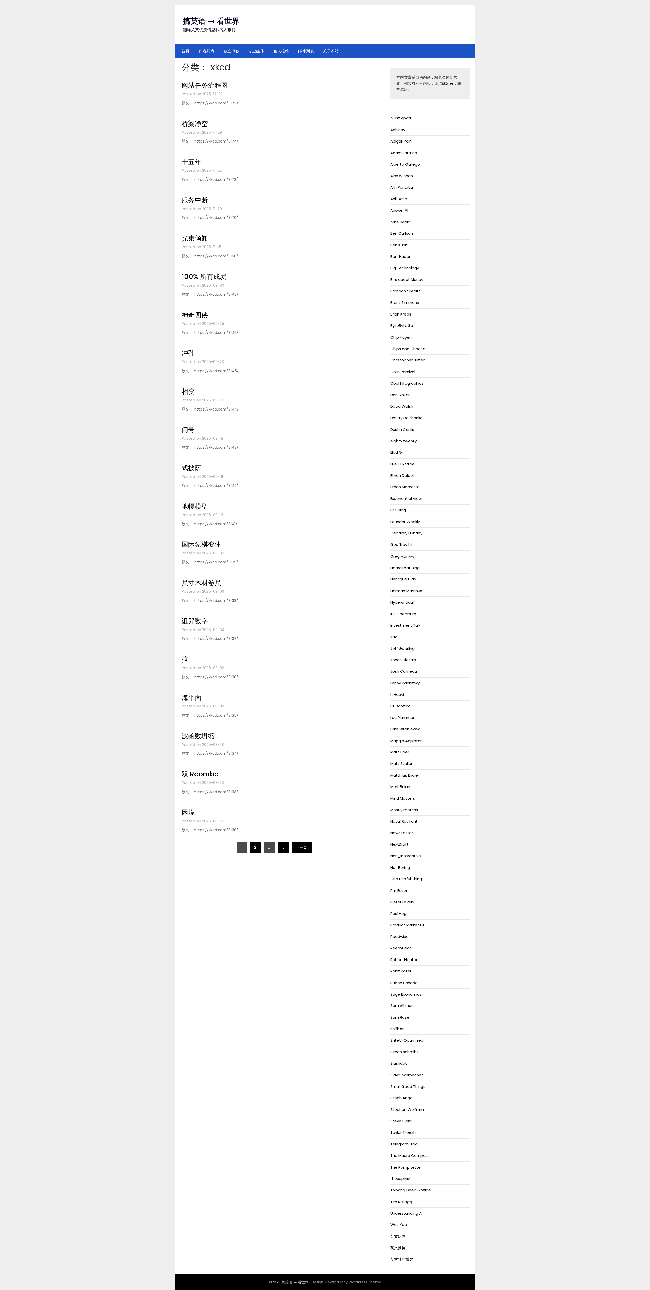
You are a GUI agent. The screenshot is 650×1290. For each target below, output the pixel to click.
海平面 (191, 697)
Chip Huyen (401, 337)
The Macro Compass (410, 1155)
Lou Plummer (402, 717)
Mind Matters (402, 798)
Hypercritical (402, 602)
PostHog (398, 913)
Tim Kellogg (401, 1201)
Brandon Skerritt (405, 291)
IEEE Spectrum (403, 614)
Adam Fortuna (403, 152)
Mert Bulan (400, 786)
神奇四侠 (195, 315)
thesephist (400, 1178)
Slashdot (398, 1063)
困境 (188, 812)
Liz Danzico (400, 706)
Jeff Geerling (402, 648)
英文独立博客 (401, 1259)
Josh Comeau (403, 671)
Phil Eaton (399, 890)
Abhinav (397, 129)
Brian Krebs (400, 314)
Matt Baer (399, 752)
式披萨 (191, 468)
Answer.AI (399, 210)
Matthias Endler (404, 775)
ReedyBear (400, 948)
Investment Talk (405, 625)
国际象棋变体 (201, 544)
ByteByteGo (401, 325)
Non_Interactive (405, 855)
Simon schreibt (404, 1052)
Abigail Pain (401, 141)
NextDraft (399, 844)
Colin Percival (402, 371)
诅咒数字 (195, 621)
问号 (188, 429)
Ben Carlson (401, 233)
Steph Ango (401, 1097)
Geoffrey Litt (402, 544)
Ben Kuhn (399, 245)
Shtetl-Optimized (407, 1040)
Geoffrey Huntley (406, 533)
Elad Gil (396, 452)
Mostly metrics (404, 809)
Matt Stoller (401, 763)
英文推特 (397, 1247)
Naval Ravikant (404, 821)
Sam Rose (399, 1017)
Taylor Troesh (403, 1132)
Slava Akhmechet (406, 1075)
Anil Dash (398, 198)
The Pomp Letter (406, 1167)
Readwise (399, 936)
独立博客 (231, 51)
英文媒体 (397, 1236)
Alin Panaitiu (401, 187)
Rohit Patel (400, 971)
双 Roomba (200, 774)
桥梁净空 (195, 123)
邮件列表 (306, 51)
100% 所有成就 (204, 276)
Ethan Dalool (402, 475)
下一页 (301, 847)
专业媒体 (256, 51)
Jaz (393, 636)
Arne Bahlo (400, 222)
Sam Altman (402, 1005)
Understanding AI (406, 1213)
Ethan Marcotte (405, 487)
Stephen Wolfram (407, 1109)
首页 (185, 51)
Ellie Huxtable (402, 464)
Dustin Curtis (402, 429)
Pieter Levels (402, 902)
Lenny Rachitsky (405, 683)
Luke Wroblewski (405, 729)
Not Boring (400, 867)
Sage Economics (405, 994)
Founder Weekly (405, 521)
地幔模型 (195, 506)
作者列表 (206, 51)
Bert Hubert (401, 256)
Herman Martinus (406, 590)
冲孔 (188, 353)
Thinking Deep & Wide (410, 1190)
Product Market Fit (407, 925)
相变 (188, 391)
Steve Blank (401, 1121)
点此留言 (445, 83)
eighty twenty (403, 441)
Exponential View (406, 498)
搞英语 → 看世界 (211, 20)
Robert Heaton (404, 959)
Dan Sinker (400, 394)
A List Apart (401, 118)
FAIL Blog (398, 510)
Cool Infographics (407, 383)
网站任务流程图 (205, 85)
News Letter (401, 833)
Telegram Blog (404, 1144)
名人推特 (281, 51)
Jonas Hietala (403, 660)
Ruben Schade (404, 982)
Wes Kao (398, 1224)
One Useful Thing (406, 879)
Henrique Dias (403, 579)
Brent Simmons (404, 302)
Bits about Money (406, 279)
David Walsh (401, 406)
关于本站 (331, 51)
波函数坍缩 (198, 736)
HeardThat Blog (405, 567)
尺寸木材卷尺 (201, 582)
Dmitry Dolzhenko (406, 417)
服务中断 (195, 200)
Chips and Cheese (407, 348)
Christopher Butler (407, 360)
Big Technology (404, 268)
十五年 (191, 161)
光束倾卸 (195, 238)
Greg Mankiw (402, 556)
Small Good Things (407, 1086)
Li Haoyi (397, 694)
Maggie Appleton (406, 740)
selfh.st (397, 1028)
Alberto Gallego (405, 164)
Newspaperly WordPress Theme (353, 1282)
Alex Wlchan (401, 175)
